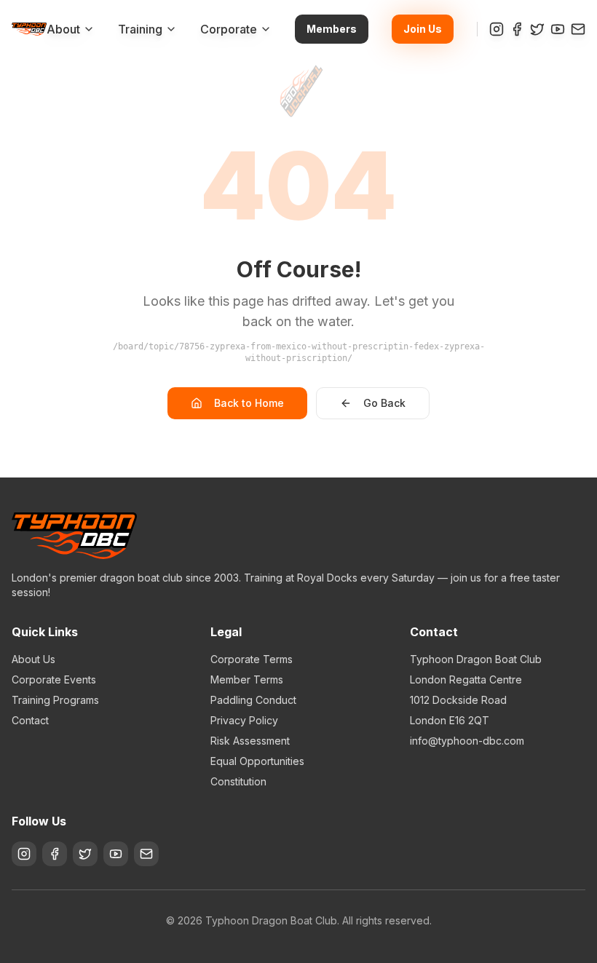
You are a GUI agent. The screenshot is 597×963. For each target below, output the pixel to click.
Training (140, 29)
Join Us (422, 29)
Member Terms (246, 679)
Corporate (228, 29)
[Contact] (578, 29)
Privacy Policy (244, 720)
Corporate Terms (251, 659)
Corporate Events (54, 679)
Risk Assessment (250, 740)
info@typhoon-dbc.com (467, 740)
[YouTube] (557, 29)
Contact (30, 720)
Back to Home (249, 403)
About (63, 29)
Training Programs (55, 700)
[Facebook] (517, 29)
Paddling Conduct (253, 700)
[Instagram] (496, 29)
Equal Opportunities (257, 761)
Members (332, 29)
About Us (33, 659)
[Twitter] (537, 29)
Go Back (384, 403)
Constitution (238, 781)
